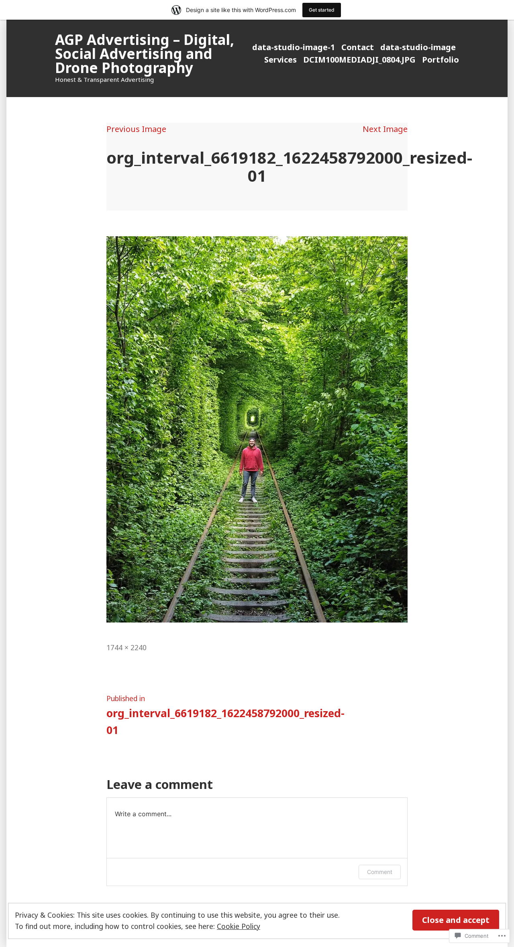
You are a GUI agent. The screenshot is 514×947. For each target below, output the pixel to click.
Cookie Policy (238, 926)
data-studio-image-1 (293, 47)
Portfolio (440, 59)
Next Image (385, 129)
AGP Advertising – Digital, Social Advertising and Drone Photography (144, 53)
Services (280, 59)
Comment (379, 871)
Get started (322, 10)
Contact (357, 47)
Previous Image (136, 129)
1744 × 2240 (126, 647)
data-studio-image (418, 47)
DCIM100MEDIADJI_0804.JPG (359, 59)
